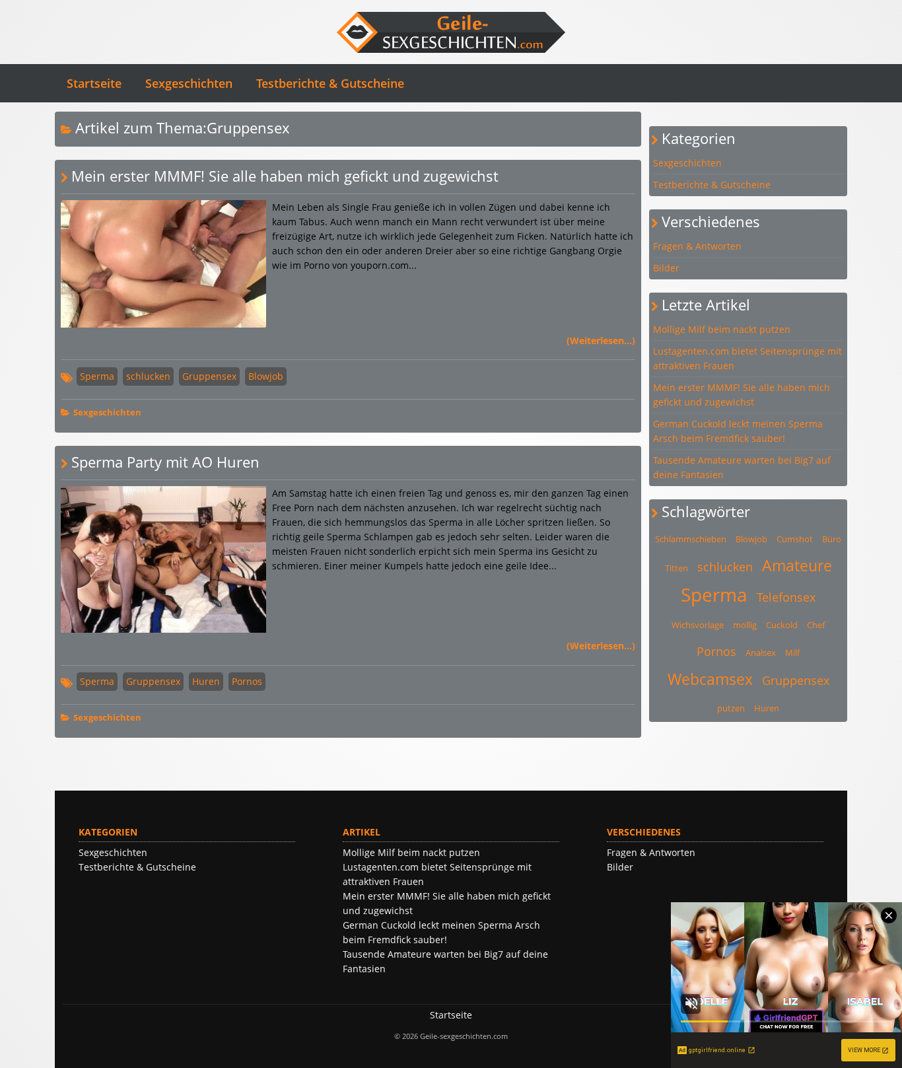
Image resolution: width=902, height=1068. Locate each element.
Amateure (797, 565)
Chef (816, 625)
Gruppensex (209, 376)
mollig (745, 625)
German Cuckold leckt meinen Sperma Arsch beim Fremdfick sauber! (738, 431)
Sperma (97, 376)
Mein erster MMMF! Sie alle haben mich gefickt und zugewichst (285, 176)
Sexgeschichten (188, 83)
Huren (206, 681)
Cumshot (795, 539)
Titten (676, 568)
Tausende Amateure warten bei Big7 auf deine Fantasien (742, 467)
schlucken (148, 376)
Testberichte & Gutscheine (330, 83)
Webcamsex (710, 679)
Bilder (666, 268)
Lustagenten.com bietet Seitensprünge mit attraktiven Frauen (747, 358)
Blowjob (265, 376)
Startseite (94, 83)
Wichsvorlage (698, 625)
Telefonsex (786, 597)
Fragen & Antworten (697, 246)
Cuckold (782, 625)
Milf (792, 653)
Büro (831, 539)
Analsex (761, 653)
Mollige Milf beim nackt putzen (721, 329)
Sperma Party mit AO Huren (165, 462)
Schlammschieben (690, 539)
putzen (731, 708)
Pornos (247, 681)
